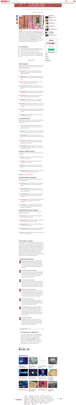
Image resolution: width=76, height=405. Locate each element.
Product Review (43, 395)
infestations (31, 217)
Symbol (46, 54)
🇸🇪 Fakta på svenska (50, 398)
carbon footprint (28, 251)
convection (22, 126)
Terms (41, 396)
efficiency (20, 180)
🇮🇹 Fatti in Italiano (27, 398)
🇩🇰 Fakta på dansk (43, 398)
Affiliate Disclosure (32, 396)
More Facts (26, 397)
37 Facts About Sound (23, 378)
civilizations (30, 109)
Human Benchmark (48, 60)
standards (33, 338)
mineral (31, 72)
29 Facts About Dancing (42, 389)
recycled (20, 37)
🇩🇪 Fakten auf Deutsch (32, 397)
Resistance (23, 95)
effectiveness (27, 81)
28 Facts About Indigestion (53, 29)
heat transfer (41, 65)
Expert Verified (44, 9)
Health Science (34, 12)
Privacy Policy (46, 396)
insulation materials (30, 140)
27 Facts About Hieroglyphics (51, 379)
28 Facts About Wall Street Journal (32, 390)
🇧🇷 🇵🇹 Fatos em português (35, 398)
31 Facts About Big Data (23, 389)
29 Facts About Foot (52, 26)
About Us (26, 395)
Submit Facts (51, 396)
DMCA (37, 396)
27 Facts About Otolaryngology (51, 32)
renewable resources (25, 200)
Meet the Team (37, 395)
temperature (28, 77)
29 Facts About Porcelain (51, 367)
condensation (29, 100)
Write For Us (26, 396)
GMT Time (46, 56)
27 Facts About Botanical (53, 35)
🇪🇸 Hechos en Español (48, 397)
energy (36, 76)
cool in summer (25, 245)
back (32, 195)
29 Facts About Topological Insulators (23, 367)
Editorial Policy (31, 395)
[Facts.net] (5, 1)
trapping (28, 121)
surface (39, 145)
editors (29, 339)
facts (31, 41)
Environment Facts (40, 12)
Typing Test (47, 58)
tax (38, 114)
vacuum (37, 188)
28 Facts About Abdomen (53, 20)
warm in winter (27, 66)
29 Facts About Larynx (42, 378)
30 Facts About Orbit (32, 378)
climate (42, 152)
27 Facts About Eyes (52, 23)
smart (39, 252)
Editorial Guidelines (50, 9)
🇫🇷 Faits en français (40, 397)
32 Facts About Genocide (51, 390)
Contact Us (48, 395)
